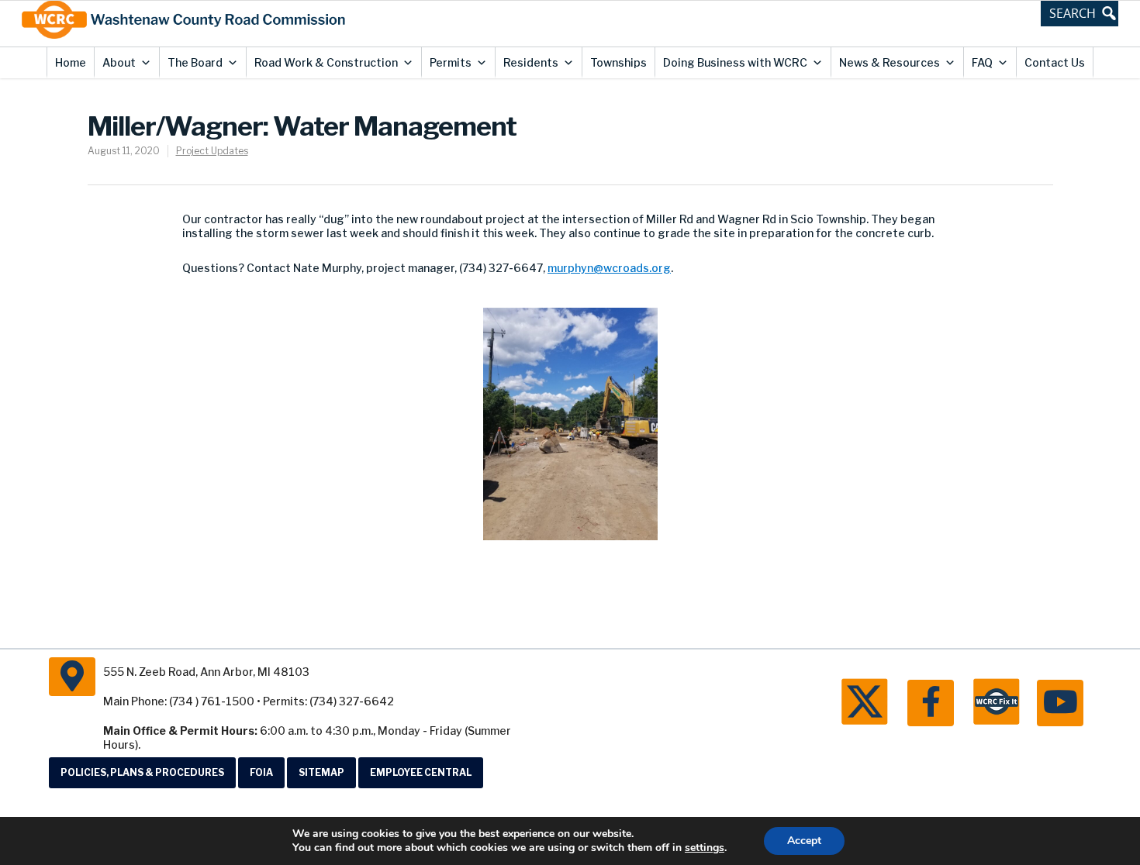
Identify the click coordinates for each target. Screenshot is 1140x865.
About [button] (119, 62)
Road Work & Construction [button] (326, 62)
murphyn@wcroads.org (609, 267)
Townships (618, 62)
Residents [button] (530, 62)
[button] (1079, 13)
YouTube (1060, 703)
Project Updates (212, 151)
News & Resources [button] (889, 62)
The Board (195, 62)
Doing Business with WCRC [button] (735, 62)
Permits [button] (451, 62)
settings (704, 848)
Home (70, 62)
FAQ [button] (982, 62)
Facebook (930, 703)
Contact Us (1054, 62)
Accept (804, 840)
